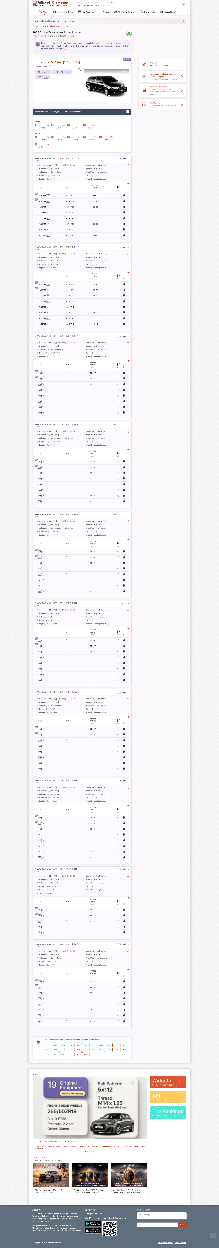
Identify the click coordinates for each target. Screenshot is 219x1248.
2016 (124, 1045)
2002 (63, 1054)
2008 (101, 1050)
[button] (109, 21)
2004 (47, 1054)
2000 (78, 1054)
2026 (47, 1045)
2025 (55, 1045)
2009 (93, 1050)
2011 (78, 1050)
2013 (63, 1050)
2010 (86, 1050)
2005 (124, 1050)
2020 (93, 1045)
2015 (47, 1050)
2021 (86, 1045)
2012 (70, 1050)
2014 (55, 1050)
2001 (70, 1054)
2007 (109, 1050)
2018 (109, 1045)
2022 (78, 1045)
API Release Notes (165, 1243)
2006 (116, 1050)
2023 (70, 1045)
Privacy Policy (180, 1243)
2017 (116, 1045)
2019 (101, 1045)
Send (182, 1225)
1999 (86, 1054)
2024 (63, 1045)
